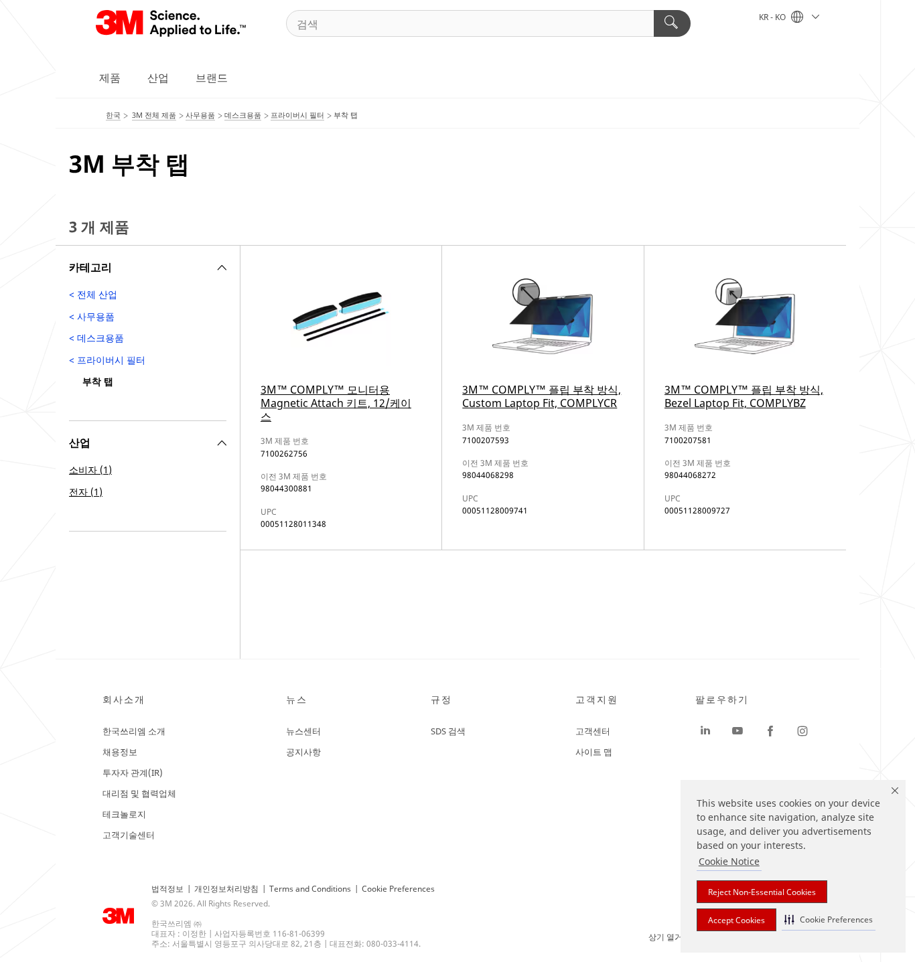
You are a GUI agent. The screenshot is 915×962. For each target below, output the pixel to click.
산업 (158, 77)
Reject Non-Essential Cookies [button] (762, 892)
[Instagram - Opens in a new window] (802, 731)
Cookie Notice (729, 861)
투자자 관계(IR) (132, 773)
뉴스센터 (303, 731)
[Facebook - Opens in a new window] (770, 731)
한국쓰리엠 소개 (133, 731)
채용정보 (119, 752)
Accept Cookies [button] (736, 920)
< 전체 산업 (93, 294)
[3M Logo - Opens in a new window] (172, 23)
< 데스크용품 (96, 337)
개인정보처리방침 (226, 889)
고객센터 (592, 731)
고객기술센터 (128, 835)
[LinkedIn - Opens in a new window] (705, 731)
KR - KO (773, 17)
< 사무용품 (92, 316)
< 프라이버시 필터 (107, 359)
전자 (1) (85, 491)
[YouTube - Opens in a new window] (737, 731)
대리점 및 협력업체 (139, 793)
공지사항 (303, 752)
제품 (110, 77)
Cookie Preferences (398, 889)
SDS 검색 (448, 731)
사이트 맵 (593, 752)
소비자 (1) (90, 469)
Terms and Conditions (310, 889)
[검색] (672, 23)
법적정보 (167, 889)
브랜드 (212, 77)
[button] (828, 919)
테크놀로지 (124, 814)
